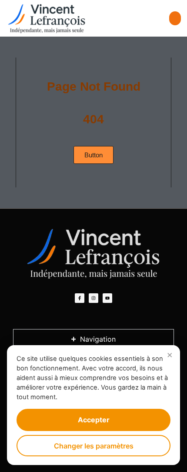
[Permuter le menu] (175, 18)
